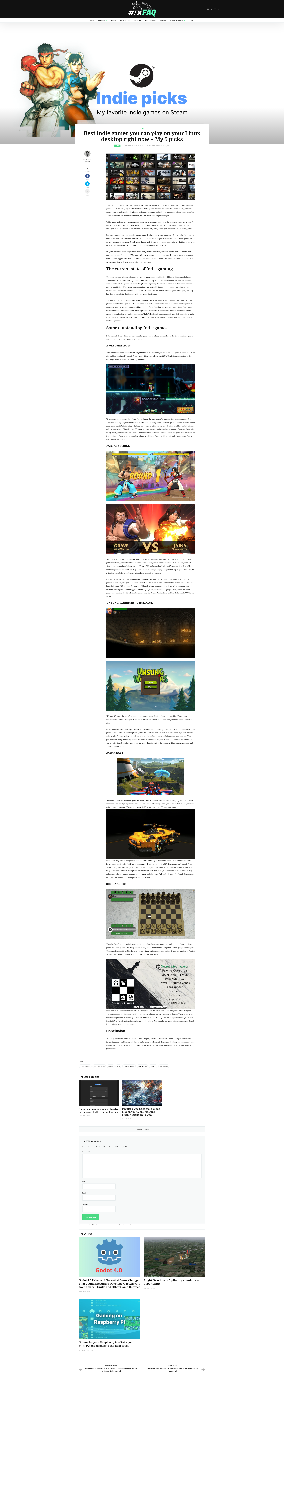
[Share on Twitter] (87, 183)
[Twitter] (211, 9)
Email (85, 1193)
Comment (86, 1152)
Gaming (110, 1066)
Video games (164, 1066)
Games (142, 128)
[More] (87, 191)
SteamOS (153, 1066)
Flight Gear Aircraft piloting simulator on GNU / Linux (172, 1282)
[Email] (218, 9)
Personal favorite (129, 1066)
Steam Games (142, 1066)
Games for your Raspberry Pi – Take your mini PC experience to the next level (106, 1344)
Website (85, 1204)
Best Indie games (99, 1066)
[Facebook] (208, 9)
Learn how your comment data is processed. (117, 1225)
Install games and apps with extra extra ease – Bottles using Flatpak (99, 1110)
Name (84, 1181)
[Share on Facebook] (87, 176)
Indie (118, 1066)
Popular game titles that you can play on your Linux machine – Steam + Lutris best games (141, 1112)
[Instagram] (215, 9)
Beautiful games (85, 1066)
